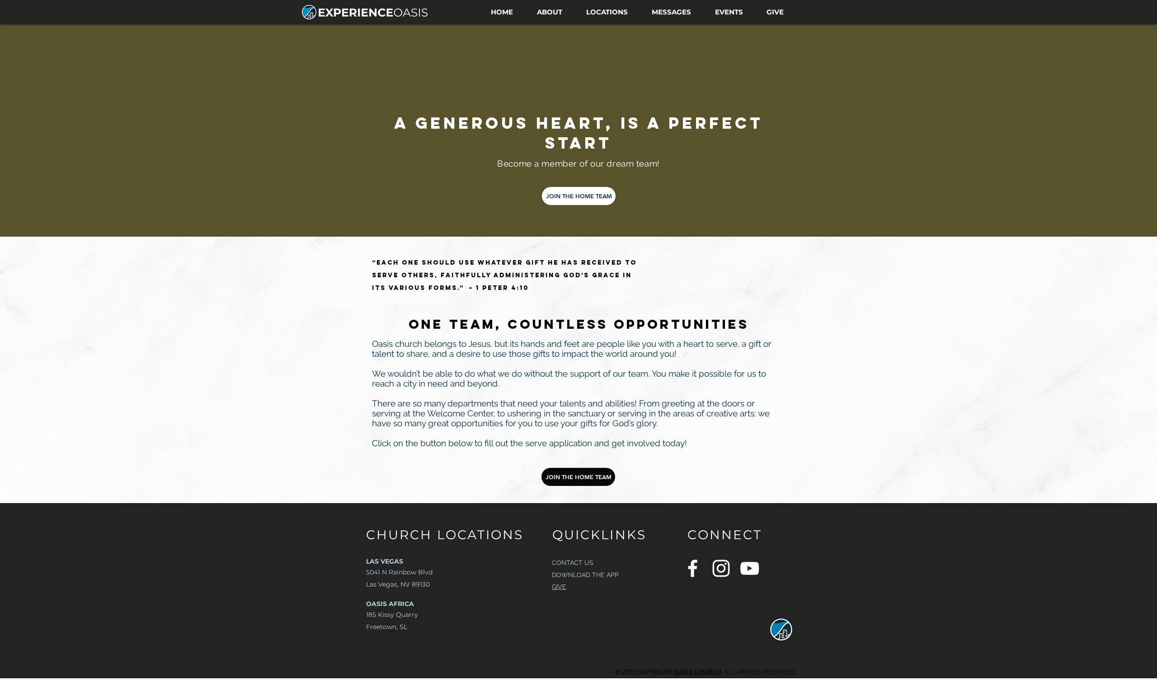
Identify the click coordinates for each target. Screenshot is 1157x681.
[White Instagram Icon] (721, 568)
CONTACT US (572, 562)
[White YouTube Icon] (749, 568)
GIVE (559, 586)
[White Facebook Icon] (692, 568)
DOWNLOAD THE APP (585, 574)
